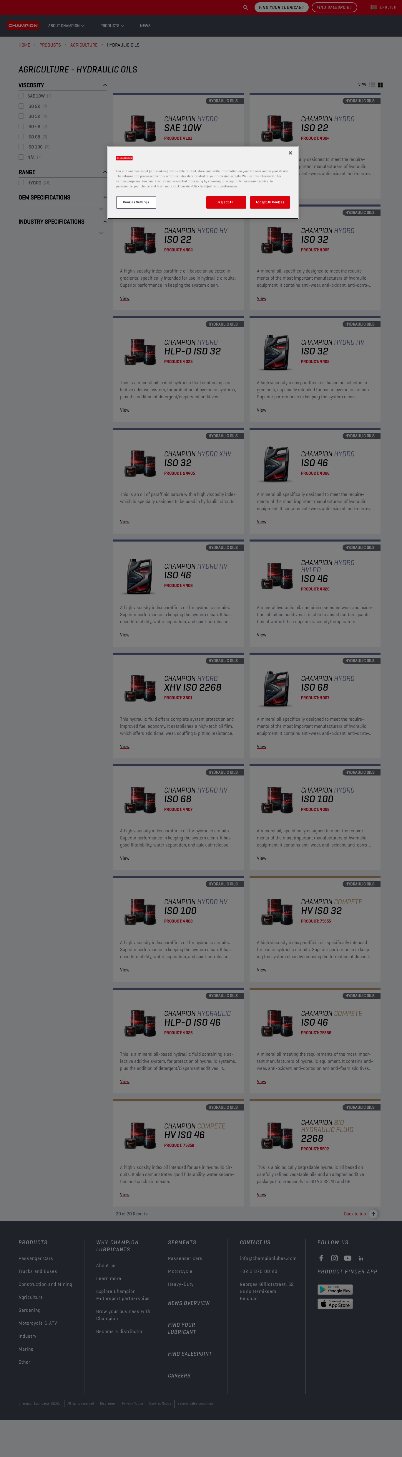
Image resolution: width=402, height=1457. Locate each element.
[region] (203, 182)
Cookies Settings (136, 202)
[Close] (290, 152)
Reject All (226, 202)
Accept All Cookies (270, 202)
